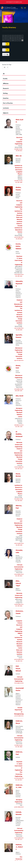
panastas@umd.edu (19, 716)
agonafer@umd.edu (19, 360)
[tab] (14, 73)
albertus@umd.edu (19, 543)
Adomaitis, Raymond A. (19, 283)
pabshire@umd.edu (19, 237)
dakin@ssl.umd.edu (19, 425)
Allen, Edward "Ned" (18, 583)
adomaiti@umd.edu (19, 328)
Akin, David (19, 396)
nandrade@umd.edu (19, 838)
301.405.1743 (19, 661)
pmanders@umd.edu (19, 778)
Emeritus (5, 98)
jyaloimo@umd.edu (19, 659)
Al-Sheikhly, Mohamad (19, 434)
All (22, 40)
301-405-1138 (18, 426)
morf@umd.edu (18, 745)
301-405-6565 (18, 500)
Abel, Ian (19, 156)
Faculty (5, 78)
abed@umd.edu (18, 149)
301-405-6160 (18, 276)
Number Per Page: (6, 64)
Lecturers (6, 108)
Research (6, 88)
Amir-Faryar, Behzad (18, 668)
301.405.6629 (19, 239)
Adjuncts (5, 113)
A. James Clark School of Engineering (9, 5)
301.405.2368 (19, 545)
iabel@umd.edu (18, 180)
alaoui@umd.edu (18, 499)
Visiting (5, 93)
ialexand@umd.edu (19, 574)
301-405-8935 (18, 576)
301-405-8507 (18, 780)
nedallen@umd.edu (19, 604)
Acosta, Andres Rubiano (18, 246)
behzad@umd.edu (19, 683)
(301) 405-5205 (18, 390)
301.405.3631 (19, 150)
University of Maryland (14, 2)
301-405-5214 (18, 468)
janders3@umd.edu (19, 807)
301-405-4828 (18, 746)
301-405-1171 (18, 839)
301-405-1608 (18, 182)
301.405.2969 (19, 330)
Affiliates (5, 83)
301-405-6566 (18, 606)
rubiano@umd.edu (19, 274)
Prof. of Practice (8, 103)
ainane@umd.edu (18, 389)
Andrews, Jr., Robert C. (19, 847)
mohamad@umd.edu (19, 467)
